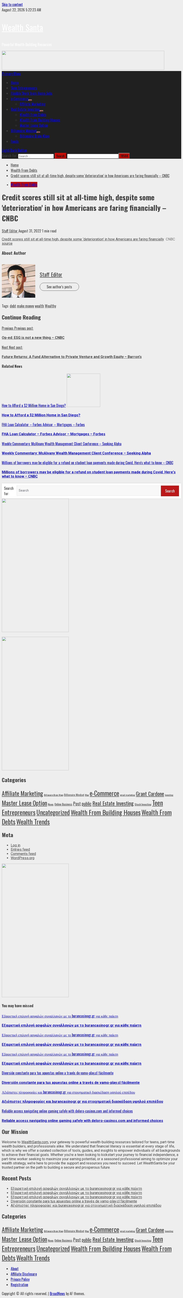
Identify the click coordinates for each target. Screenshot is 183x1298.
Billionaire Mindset (24, 130)
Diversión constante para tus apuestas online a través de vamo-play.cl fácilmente (57, 1073)
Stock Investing (143, 804)
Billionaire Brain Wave (34, 136)
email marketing (127, 795)
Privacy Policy (20, 1279)
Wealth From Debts (33, 114)
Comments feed (23, 854)
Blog (87, 795)
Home (15, 82)
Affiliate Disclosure (24, 1274)
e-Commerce (19, 98)
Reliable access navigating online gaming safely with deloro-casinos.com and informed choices (67, 1111)
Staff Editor (10, 231)
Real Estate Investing (25, 109)
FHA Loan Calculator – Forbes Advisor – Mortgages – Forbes (43, 424)
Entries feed (20, 849)
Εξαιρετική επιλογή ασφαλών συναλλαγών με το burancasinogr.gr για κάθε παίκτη (60, 1016)
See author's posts (59, 286)
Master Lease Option (34, 125)
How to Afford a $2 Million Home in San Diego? (34, 405)
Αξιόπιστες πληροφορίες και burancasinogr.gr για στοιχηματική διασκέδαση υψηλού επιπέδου (68, 1092)
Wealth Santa (22, 27)
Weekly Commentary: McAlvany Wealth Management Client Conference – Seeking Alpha (61, 443)
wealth (39, 306)
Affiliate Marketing (32, 104)
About (15, 1268)
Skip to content (12, 4)
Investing (169, 795)
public (87, 803)
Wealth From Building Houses (40, 120)
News (51, 804)
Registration (19, 1284)
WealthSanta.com (34, 1142)
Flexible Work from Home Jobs (31, 93)
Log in (15, 845)
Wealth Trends (33, 821)
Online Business (63, 804)
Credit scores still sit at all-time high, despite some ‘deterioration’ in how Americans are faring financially (83, 239)
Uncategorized (53, 812)
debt (13, 306)
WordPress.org (22, 858)
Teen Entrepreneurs (24, 88)
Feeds (15, 141)
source (7, 243)
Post (77, 803)
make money (25, 306)
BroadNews (57, 1293)
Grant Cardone (150, 793)
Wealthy (50, 306)
